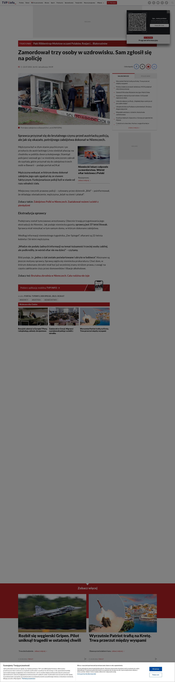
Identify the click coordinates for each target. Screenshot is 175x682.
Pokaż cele (155, 675)
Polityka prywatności (28, 678)
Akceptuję (155, 669)
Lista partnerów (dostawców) (86, 674)
